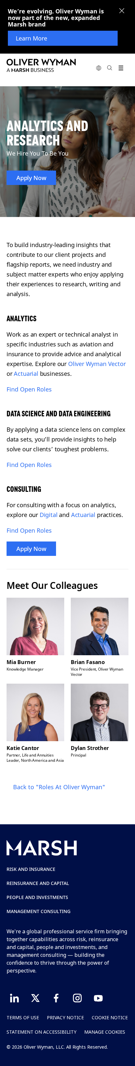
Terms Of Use (23, 1017)
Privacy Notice (65, 1017)
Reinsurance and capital (38, 883)
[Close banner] (121, 11)
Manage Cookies (104, 1032)
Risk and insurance (31, 869)
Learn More (31, 38)
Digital (49, 515)
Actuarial (26, 373)
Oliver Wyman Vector (97, 364)
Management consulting (38, 911)
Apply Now (31, 178)
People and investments (37, 897)
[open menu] (120, 68)
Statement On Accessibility (41, 1032)
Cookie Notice (110, 1017)
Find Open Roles (29, 389)
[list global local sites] (98, 68)
